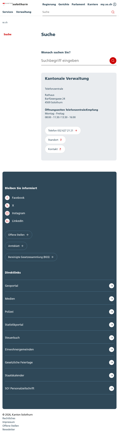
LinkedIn (17, 221)
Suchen (113, 60)
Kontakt (53, 149)
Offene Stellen (16, 234)
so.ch (5, 22)
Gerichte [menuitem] (63, 4)
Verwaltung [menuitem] (23, 11)
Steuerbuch (12, 337)
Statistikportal (14, 324)
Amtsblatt (14, 245)
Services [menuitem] (7, 11)
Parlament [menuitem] (78, 4)
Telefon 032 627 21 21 (60, 130)
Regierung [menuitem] (49, 4)
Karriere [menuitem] (93, 4)
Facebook (18, 197)
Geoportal (11, 285)
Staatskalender (14, 375)
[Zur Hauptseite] (15, 3)
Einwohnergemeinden (19, 349)
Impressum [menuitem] (8, 422)
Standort (53, 139)
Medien (10, 298)
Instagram (18, 213)
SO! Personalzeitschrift (19, 388)
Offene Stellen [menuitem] (10, 425)
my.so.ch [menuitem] (107, 4)
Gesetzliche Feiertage (19, 362)
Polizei (9, 311)
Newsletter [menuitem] (8, 429)
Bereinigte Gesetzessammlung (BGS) (29, 257)
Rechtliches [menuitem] (8, 418)
